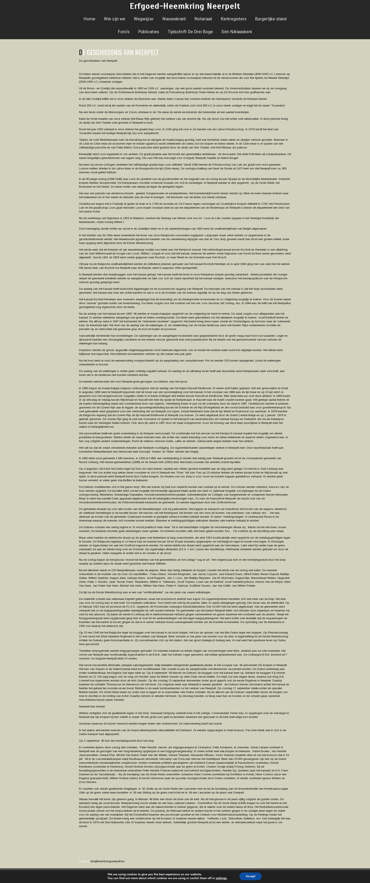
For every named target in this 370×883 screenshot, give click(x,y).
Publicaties (148, 31)
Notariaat (203, 18)
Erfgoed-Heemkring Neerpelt (185, 6)
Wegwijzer (144, 18)
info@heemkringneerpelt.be (107, 861)
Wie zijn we (114, 18)
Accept (250, 876)
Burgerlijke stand (270, 18)
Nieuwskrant (174, 18)
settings (221, 878)
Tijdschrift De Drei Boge (190, 31)
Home (89, 18)
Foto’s (124, 31)
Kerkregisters (233, 18)
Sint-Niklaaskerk (236, 31)
